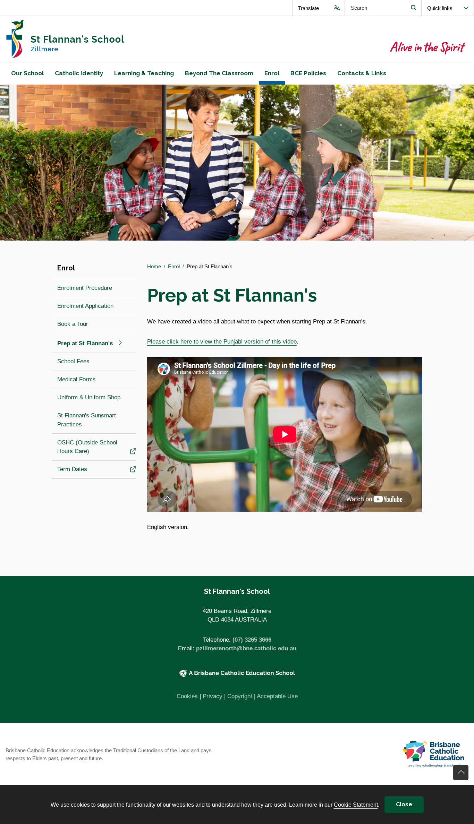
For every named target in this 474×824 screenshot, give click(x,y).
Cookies (187, 696)
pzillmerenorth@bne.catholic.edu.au (246, 648)
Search (413, 8)
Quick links (439, 8)
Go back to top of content (460, 772)
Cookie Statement (356, 804)
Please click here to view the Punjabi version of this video (222, 341)
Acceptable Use (277, 696)
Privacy (212, 696)
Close (404, 804)
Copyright (239, 696)
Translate (308, 8)
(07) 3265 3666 (251, 639)
